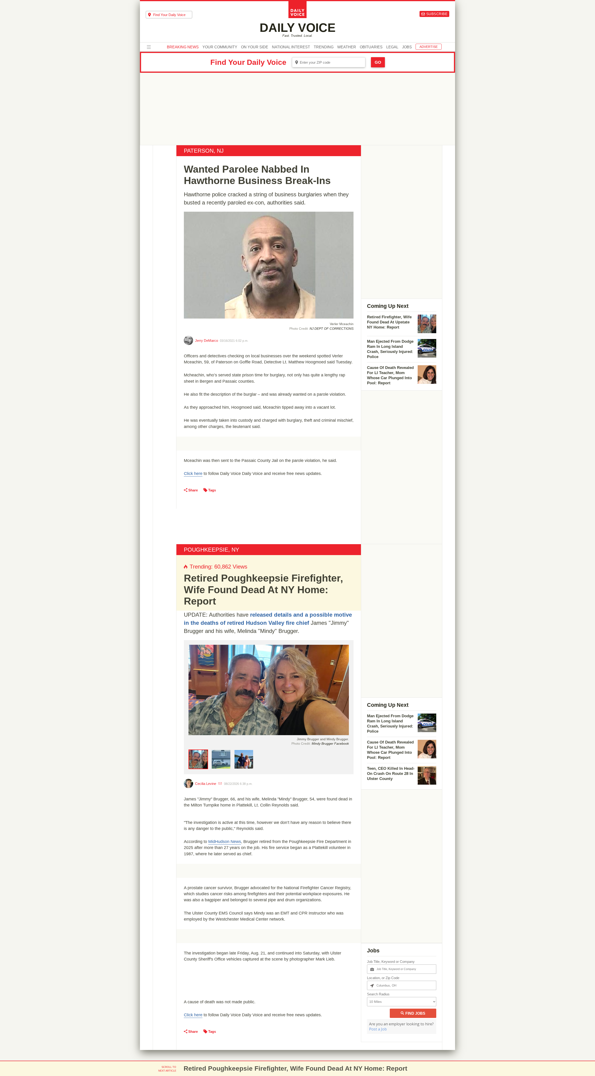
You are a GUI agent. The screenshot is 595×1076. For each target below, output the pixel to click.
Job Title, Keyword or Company (391, 961)
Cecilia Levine (205, 784)
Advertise (429, 47)
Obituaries (371, 47)
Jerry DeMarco (206, 340)
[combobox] (169, 14)
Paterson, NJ (204, 151)
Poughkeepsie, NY (211, 549)
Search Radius (378, 994)
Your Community (219, 47)
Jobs (407, 47)
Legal (392, 47)
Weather (346, 47)
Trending (324, 47)
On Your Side (254, 47)
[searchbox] (172, 15)
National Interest (291, 47)
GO (378, 62)
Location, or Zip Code (383, 978)
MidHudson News (224, 841)
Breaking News (183, 47)
